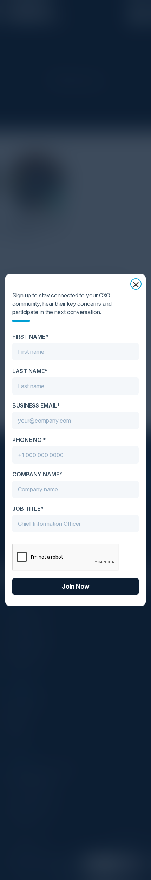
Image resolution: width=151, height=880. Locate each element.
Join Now (76, 586)
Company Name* (37, 474)
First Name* (30, 336)
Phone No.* (29, 439)
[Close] (136, 284)
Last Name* (30, 371)
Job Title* (28, 508)
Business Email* (36, 405)
